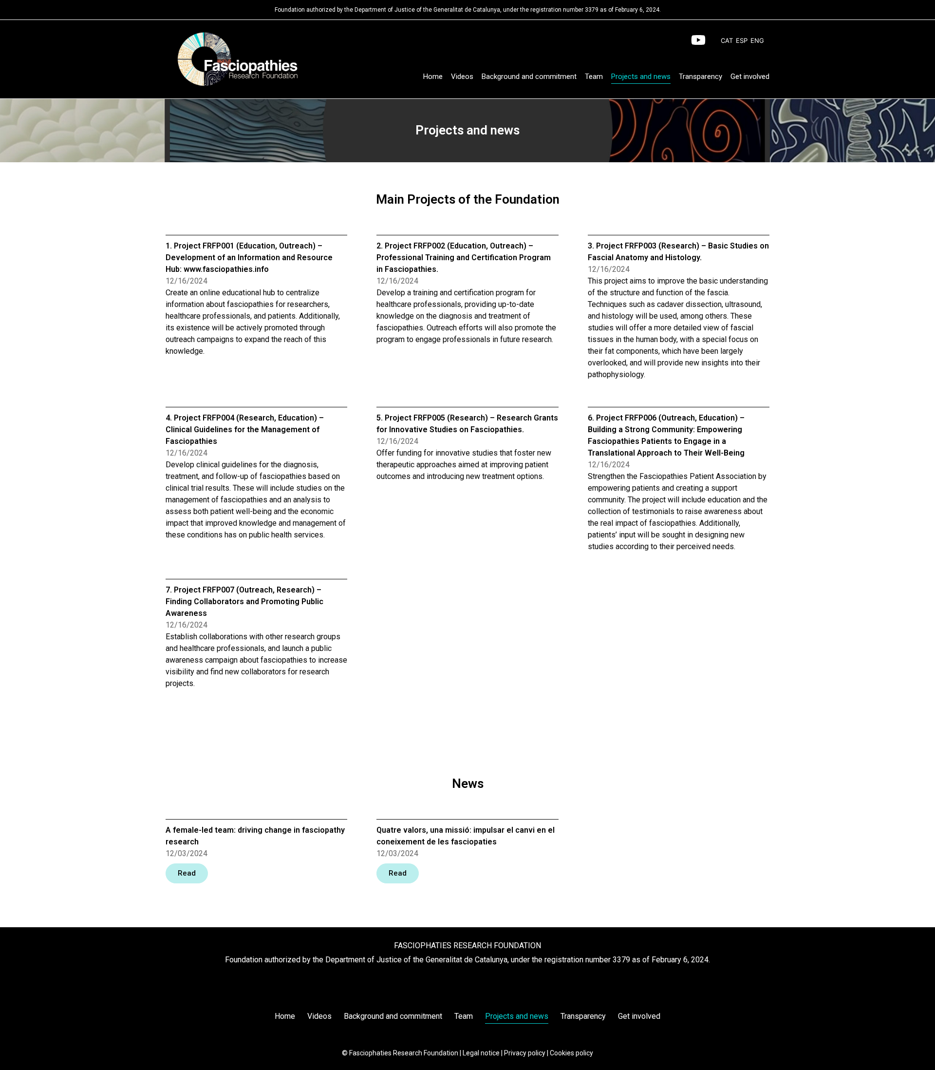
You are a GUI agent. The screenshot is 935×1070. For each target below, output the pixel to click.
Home (433, 76)
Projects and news (641, 76)
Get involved (749, 76)
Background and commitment (529, 76)
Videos (462, 76)
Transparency (700, 76)
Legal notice (481, 1053)
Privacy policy (524, 1053)
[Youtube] (698, 40)
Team (594, 76)
